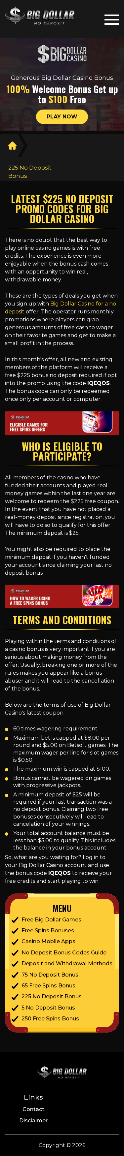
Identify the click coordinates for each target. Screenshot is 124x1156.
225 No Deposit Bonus (51, 996)
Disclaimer (33, 1120)
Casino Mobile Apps (48, 941)
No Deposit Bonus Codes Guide (63, 952)
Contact (33, 1109)
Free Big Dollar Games (51, 919)
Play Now (62, 116)
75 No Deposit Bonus (49, 975)
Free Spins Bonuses (47, 930)
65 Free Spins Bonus (48, 985)
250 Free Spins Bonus (50, 1018)
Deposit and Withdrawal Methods (66, 963)
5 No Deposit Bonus (48, 1008)
